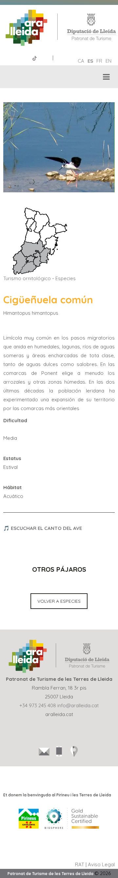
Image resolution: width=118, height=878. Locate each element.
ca (81, 61)
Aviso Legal (101, 864)
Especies (65, 278)
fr (99, 61)
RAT (79, 864)
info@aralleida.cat (78, 705)
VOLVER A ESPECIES (59, 601)
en (108, 61)
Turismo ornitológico (27, 278)
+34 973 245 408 (37, 705)
